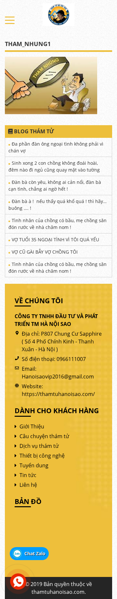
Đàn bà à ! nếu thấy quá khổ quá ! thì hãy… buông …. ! (57, 204)
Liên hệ (28, 484)
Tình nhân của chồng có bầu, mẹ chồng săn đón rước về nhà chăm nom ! (57, 223)
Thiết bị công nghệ (42, 455)
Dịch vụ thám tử (39, 445)
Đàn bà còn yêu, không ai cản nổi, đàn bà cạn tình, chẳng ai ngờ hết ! (54, 185)
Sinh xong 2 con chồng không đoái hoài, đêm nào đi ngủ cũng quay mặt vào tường (54, 166)
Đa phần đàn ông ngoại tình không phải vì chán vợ (55, 147)
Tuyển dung (34, 465)
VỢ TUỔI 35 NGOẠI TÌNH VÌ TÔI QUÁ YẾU (55, 239)
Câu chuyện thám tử (44, 436)
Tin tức (28, 475)
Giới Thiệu (32, 426)
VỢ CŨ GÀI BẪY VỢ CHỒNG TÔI (45, 252)
